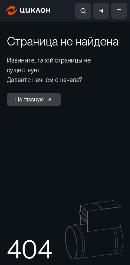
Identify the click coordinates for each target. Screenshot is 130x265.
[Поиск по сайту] (83, 11)
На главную (29, 99)
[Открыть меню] (119, 11)
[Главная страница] (28, 13)
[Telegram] (101, 11)
